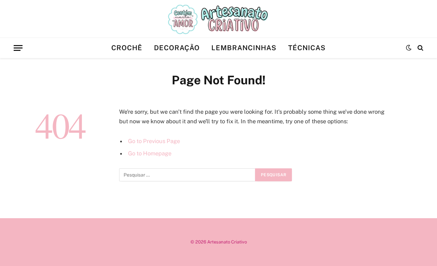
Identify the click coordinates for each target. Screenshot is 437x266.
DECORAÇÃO (177, 48)
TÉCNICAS (307, 48)
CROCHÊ (126, 48)
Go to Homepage (149, 153)
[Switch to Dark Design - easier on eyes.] (408, 48)
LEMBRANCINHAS (244, 48)
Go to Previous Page (154, 141)
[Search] (419, 48)
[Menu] (18, 48)
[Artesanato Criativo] (218, 19)
